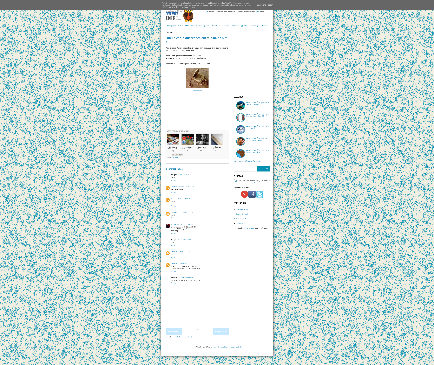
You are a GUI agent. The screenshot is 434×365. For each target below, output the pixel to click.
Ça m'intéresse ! (242, 214)
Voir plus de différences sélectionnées (248, 161)
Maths (245, 26)
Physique (236, 26)
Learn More (261, 5)
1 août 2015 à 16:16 (183, 198)
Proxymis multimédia (220, 347)
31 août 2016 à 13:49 (184, 264)
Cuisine (208, 26)
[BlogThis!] (176, 155)
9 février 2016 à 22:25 (185, 240)
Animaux (226, 26)
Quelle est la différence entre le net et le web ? (257, 127)
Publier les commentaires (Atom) (185, 337)
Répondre (174, 180)
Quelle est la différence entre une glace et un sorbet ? (256, 139)
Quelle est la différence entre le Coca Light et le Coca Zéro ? (257, 115)
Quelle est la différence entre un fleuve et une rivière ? (257, 151)
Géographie (172, 26)
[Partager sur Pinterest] (182, 155)
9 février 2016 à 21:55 (187, 224)
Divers (265, 26)
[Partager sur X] (178, 155)
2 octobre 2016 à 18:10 (185, 277)
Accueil (211, 12)
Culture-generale (242, 209)
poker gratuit (249, 228)
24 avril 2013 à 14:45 (184, 175)
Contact (261, 12)
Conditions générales (235, 347)
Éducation (190, 26)
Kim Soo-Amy (175, 224)
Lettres (200, 26)
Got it (270, 5)
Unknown (174, 187)
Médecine (217, 26)
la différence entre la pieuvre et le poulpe (252, 181)
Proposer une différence (246, 12)
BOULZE (173, 198)
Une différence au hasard (226, 12)
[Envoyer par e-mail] (173, 155)
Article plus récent (173, 331)
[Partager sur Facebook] (180, 155)
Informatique (255, 26)
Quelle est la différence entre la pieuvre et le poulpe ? (257, 103)
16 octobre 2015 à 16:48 (185, 212)
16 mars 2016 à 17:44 (184, 252)
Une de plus (240, 223)
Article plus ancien (221, 331)
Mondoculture (241, 219)
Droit (181, 26)
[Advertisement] (197, 112)
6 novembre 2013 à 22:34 (186, 187)
